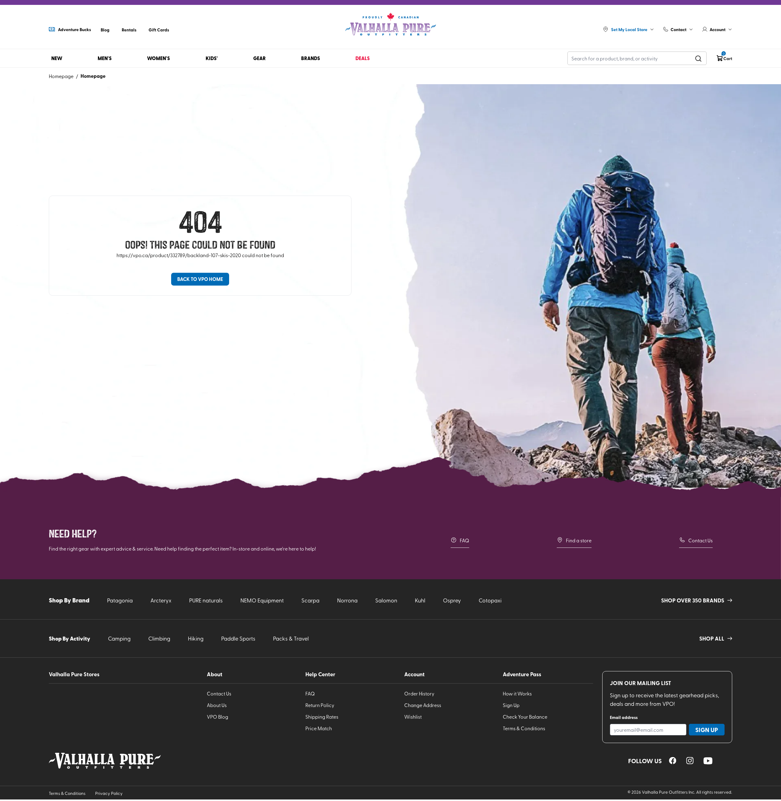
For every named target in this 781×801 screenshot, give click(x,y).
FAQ (464, 540)
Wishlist (413, 716)
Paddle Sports (238, 638)
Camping (119, 638)
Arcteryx (160, 600)
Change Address (422, 705)
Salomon (386, 600)
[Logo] (390, 24)
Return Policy (319, 705)
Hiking (195, 638)
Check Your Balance (525, 716)
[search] (698, 58)
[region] (672, 760)
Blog (105, 30)
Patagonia (120, 600)
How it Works (517, 693)
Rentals (129, 30)
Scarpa (310, 600)
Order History (419, 693)
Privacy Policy (109, 793)
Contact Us (700, 540)
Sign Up (511, 705)
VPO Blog (217, 716)
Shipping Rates (321, 716)
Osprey (452, 600)
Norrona (347, 600)
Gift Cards (159, 30)
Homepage (61, 76)
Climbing (159, 638)
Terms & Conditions (524, 728)
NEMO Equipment (262, 600)
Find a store (579, 540)
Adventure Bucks (74, 29)
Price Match (318, 728)
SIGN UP (706, 729)
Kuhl (420, 600)
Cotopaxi (490, 600)
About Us (217, 705)
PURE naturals (206, 600)
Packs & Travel (291, 638)
